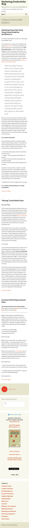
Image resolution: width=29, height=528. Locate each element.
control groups (19, 351)
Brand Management (7, 491)
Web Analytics (5, 519)
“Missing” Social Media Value (12, 201)
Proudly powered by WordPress (9, 525)
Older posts (9, 389)
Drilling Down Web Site (14, 454)
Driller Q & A (4, 501)
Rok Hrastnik (9, 45)
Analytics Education (7, 488)
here (2, 310)
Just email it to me (14, 421)
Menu (2, 14)
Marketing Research (7, 508)
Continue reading (6, 191)
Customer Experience (7, 493)
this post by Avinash (22, 215)
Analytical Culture (6, 486)
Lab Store (4, 503)
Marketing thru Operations (8, 511)
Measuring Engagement (8, 513)
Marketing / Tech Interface (8, 506)
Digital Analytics (6, 498)
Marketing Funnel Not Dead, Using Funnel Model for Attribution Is (12, 32)
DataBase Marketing (7, 496)
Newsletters (4, 516)
